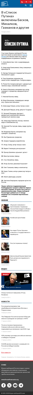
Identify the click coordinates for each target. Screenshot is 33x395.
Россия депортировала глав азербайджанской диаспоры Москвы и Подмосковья (14, 308)
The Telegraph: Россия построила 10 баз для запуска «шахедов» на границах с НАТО (15, 317)
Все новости (6, 352)
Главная (3, 357)
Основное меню (30, 7)
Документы (10, 357)
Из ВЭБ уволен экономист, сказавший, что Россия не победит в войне (15, 345)
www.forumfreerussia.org (10, 379)
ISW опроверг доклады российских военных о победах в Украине (16, 336)
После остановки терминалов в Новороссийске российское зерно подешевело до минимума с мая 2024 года (15, 327)
